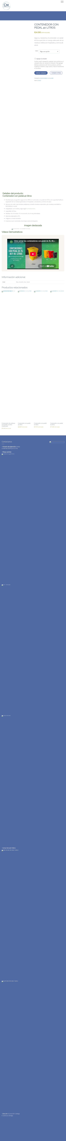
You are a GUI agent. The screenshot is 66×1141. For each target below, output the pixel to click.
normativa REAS (31, 209)
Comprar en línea (56, 73)
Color (36, 51)
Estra (39, 80)
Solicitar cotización (41, 73)
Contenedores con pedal (46, 78)
